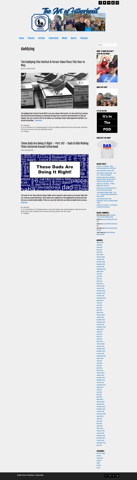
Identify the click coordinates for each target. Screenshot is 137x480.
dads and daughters (69, 209)
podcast (50, 129)
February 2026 (101, 257)
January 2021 (100, 404)
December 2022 (101, 349)
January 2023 (100, 346)
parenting (37, 129)
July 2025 (99, 274)
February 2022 (101, 373)
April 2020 (99, 426)
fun (33, 129)
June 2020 (99, 421)
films (41, 211)
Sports (73, 38)
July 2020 (99, 418)
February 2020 (101, 431)
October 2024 (100, 295)
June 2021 (99, 392)
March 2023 (100, 341)
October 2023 (100, 324)
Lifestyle (84, 38)
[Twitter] (104, 3)
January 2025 (100, 288)
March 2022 (100, 370)
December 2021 (101, 377)
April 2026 (99, 252)
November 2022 (101, 351)
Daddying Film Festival (67, 127)
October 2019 (100, 440)
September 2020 (101, 414)
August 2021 (100, 387)
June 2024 (99, 305)
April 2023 (99, 339)
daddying (57, 127)
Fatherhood (53, 38)
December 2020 (101, 406)
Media (64, 38)
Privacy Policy (39, 475)
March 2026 (100, 254)
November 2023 (101, 322)
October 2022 (100, 353)
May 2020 (99, 423)
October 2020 (100, 411)
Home (21, 38)
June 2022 (99, 363)
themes (69, 211)
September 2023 (101, 327)
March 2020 (100, 428)
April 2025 (99, 281)
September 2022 (101, 356)
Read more (38, 120)
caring (50, 127)
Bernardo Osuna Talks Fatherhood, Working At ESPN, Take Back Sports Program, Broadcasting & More (106, 179)
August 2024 (100, 300)
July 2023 (99, 332)
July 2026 (99, 245)
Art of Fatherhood (28, 127)
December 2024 (101, 291)
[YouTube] (113, 3)
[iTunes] (117, 3)
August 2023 (100, 329)
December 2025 (101, 262)
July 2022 (99, 361)
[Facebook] (100, 3)
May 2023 (99, 336)
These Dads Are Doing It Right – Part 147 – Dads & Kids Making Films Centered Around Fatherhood (54, 145)
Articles (41, 38)
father (78, 127)
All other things (101, 453)
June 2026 (99, 247)
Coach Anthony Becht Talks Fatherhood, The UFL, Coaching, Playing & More (107, 200)
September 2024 (101, 298)
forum (30, 129)
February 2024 (101, 315)
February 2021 (100, 402)
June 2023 (99, 334)
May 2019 (99, 445)
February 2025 (101, 286)
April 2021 (99, 397)
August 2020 (100, 416)
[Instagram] (109, 3)
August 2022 (100, 358)
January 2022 (100, 375)
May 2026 (99, 250)
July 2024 (99, 303)
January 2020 (100, 433)
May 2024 (99, 307)
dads (75, 127)
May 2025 (99, 279)
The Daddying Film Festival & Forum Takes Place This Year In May (53, 63)
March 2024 (100, 312)
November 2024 (101, 293)
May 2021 (99, 394)
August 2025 (100, 271)
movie (47, 211)
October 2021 (100, 382)
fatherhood (84, 127)
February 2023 (101, 344)
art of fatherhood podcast (40, 127)
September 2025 (101, 269)
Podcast (31, 38)
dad (54, 127)
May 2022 (99, 365)
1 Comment (26, 131)
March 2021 (100, 399)
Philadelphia (44, 129)
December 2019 (101, 435)
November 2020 (101, 409)
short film (63, 211)
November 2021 (101, 380)
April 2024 (99, 310)
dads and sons (79, 209)
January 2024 (100, 317)
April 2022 (99, 368)
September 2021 (101, 385)
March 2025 (100, 283)
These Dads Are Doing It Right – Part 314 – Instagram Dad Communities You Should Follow (107, 194)
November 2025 (101, 264)
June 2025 (99, 276)
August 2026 (100, 242)
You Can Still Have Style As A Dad (105, 170)
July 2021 (99, 390)
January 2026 (100, 259)
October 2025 (100, 266)
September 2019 (101, 443)
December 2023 (101, 320)
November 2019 (101, 438)
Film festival (24, 129)
